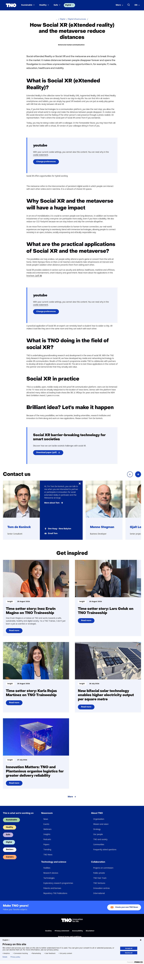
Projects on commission (103, 868)
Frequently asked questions (104, 849)
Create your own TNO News (126, 907)
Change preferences (46, 162)
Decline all (128, 953)
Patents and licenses (52, 888)
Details (5, 957)
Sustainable (26, 5)
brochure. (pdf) (33, 275)
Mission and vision (100, 824)
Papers (46, 844)
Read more (14, 631)
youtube (40, 145)
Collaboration (98, 862)
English (5, 940)
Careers (10, 857)
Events (46, 824)
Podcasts (47, 839)
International (99, 893)
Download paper (49, 453)
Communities (98, 844)
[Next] (138, 474)
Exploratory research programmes (58, 883)
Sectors (9, 850)
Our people (98, 834)
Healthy (43, 5)
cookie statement (40, 155)
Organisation (98, 819)
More (118, 5)
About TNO (97, 813)
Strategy (97, 829)
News (45, 819)
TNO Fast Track (99, 878)
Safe (56, 5)
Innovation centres (101, 888)
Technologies (49, 878)
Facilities (46, 868)
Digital (68, 5)
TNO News (47, 854)
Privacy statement (62, 931)
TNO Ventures (99, 883)
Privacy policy (15, 957)
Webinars (47, 829)
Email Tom (53, 533)
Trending (47, 849)
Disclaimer (90, 931)
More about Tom (52, 503)
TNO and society (100, 839)
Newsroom (47, 813)
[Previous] (130, 474)
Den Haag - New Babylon (59, 529)
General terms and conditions (69, 936)
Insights (46, 834)
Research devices (50, 873)
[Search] (129, 5)
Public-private (99, 873)
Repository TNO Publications (55, 893)
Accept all (128, 948)
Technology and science (53, 862)
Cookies (48, 931)
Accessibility (77, 931)
